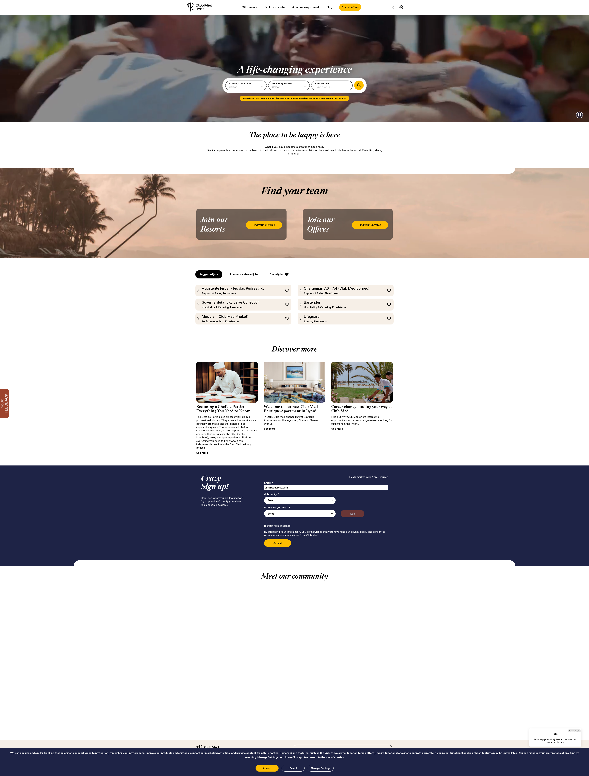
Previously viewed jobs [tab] (244, 274)
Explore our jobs (274, 7)
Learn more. (340, 98)
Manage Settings (320, 768)
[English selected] (400, 6)
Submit (277, 543)
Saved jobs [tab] (276, 274)
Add (352, 513)
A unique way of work (306, 7)
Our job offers (350, 7)
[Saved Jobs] (393, 7)
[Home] (199, 7)
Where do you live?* (282, 83)
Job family (271, 494)
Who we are (250, 7)
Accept (267, 768)
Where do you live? (277, 507)
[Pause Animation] (579, 115)
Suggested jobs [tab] (208, 274)
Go (359, 85)
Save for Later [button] (287, 290)
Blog (329, 7)
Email (268, 482)
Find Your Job (322, 83)
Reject (293, 768)
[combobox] (300, 500)
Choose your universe (240, 83)
